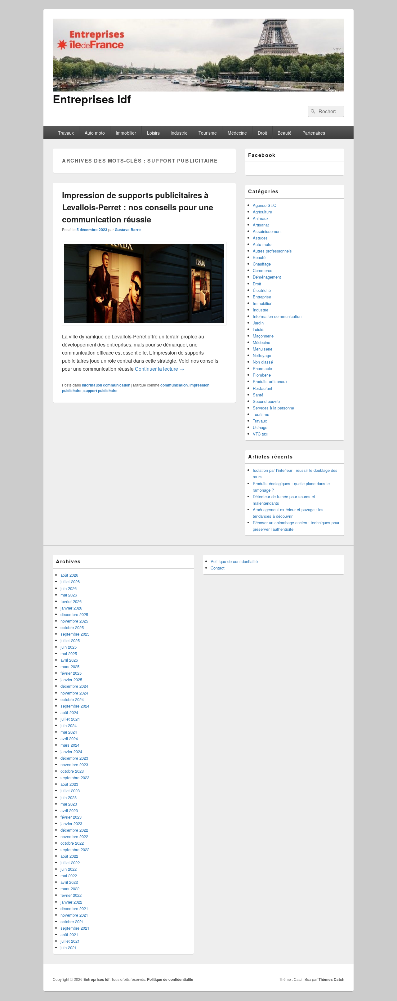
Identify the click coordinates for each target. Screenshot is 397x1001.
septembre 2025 (74, 634)
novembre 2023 (74, 764)
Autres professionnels (272, 251)
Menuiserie (262, 349)
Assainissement (267, 231)
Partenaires (313, 133)
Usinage (260, 427)
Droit (262, 133)
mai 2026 (68, 595)
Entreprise (262, 297)
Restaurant (262, 388)
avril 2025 (69, 660)
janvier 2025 (71, 679)
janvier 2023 (71, 823)
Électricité (262, 290)
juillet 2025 (70, 640)
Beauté (285, 133)
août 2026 (69, 575)
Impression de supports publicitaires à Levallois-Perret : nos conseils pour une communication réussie (137, 207)
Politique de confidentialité (234, 561)
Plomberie (262, 375)
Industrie (179, 133)
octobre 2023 (72, 771)
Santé (258, 395)
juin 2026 (68, 588)
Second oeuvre (266, 401)
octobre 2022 (72, 843)
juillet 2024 (70, 719)
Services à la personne (273, 408)
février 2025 (71, 673)
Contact (218, 568)
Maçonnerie (263, 336)
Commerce (262, 270)
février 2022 (71, 895)
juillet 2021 (70, 941)
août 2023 (69, 784)
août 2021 (69, 934)
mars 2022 (69, 889)
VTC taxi (260, 434)
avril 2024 (69, 738)
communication (174, 385)
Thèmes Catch (331, 979)
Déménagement (267, 277)
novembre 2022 (74, 836)
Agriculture (262, 212)
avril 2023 (69, 810)
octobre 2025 (72, 627)
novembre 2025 (74, 621)
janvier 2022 (71, 902)
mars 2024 (69, 745)
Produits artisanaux (270, 381)
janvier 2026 (71, 608)
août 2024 (69, 712)
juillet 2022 (70, 862)
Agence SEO (264, 205)
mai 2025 (68, 653)
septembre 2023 (74, 777)
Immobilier (126, 133)
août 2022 (69, 856)
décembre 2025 (74, 614)
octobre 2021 (72, 921)
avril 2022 (69, 882)
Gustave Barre (128, 229)
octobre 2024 (72, 699)
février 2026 (71, 601)
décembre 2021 (74, 908)
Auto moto (95, 133)
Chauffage (262, 264)
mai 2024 (68, 732)
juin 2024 (68, 725)
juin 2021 (68, 947)
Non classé (263, 362)
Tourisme (207, 133)
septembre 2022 (74, 849)
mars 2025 (69, 666)
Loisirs (153, 133)
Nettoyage (262, 355)
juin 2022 (68, 869)
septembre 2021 (74, 928)
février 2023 (71, 817)
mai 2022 (68, 875)
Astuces (260, 238)
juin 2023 (68, 797)
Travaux (66, 133)
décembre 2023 (74, 758)
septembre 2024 (74, 706)
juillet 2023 (70, 790)
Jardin (258, 323)
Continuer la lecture (159, 368)
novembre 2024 (74, 693)
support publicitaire (100, 390)
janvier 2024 (71, 751)
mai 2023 (68, 804)
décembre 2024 (74, 686)
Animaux (261, 218)
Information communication (106, 385)
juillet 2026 (70, 581)
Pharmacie (262, 368)
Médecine (237, 133)
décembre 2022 (74, 830)
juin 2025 (68, 647)
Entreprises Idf (92, 99)
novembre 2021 (74, 915)
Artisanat (261, 225)
